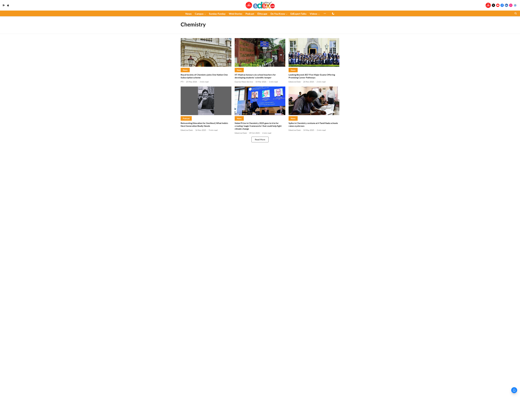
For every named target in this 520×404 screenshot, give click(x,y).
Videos (313, 13)
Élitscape (262, 13)
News (188, 13)
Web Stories (235, 13)
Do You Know (278, 13)
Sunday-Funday (217, 13)
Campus (199, 13)
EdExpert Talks (298, 13)
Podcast (250, 13)
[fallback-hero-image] (206, 52)
